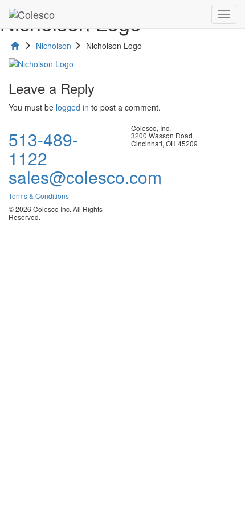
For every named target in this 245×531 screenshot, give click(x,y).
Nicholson (53, 45)
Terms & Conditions (39, 196)
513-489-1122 (43, 148)
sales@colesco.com (85, 177)
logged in (72, 107)
